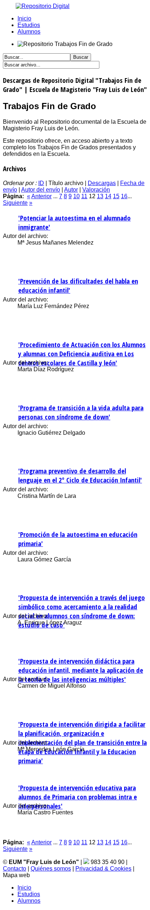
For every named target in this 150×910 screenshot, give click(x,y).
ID (41, 183)
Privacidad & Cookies (103, 868)
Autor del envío (40, 190)
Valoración (96, 190)
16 (124, 196)
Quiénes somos (51, 868)
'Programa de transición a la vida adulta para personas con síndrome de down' (80, 412)
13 (100, 196)
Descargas (102, 183)
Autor (71, 190)
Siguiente (15, 203)
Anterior (41, 196)
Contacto (14, 868)
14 (108, 196)
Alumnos (28, 31)
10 (76, 196)
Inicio (24, 18)
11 (84, 196)
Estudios (28, 25)
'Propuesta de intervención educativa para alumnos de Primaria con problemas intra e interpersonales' (77, 796)
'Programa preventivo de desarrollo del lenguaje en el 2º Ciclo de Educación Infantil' (80, 475)
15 (116, 196)
